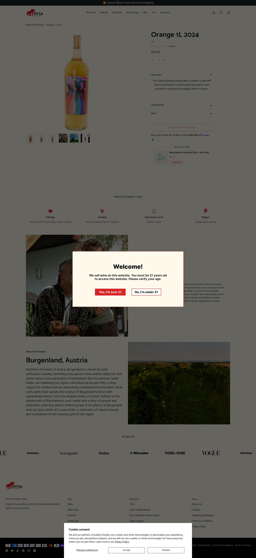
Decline (166, 550)
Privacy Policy (122, 542)
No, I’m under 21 (146, 292)
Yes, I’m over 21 (110, 292)
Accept (126, 550)
